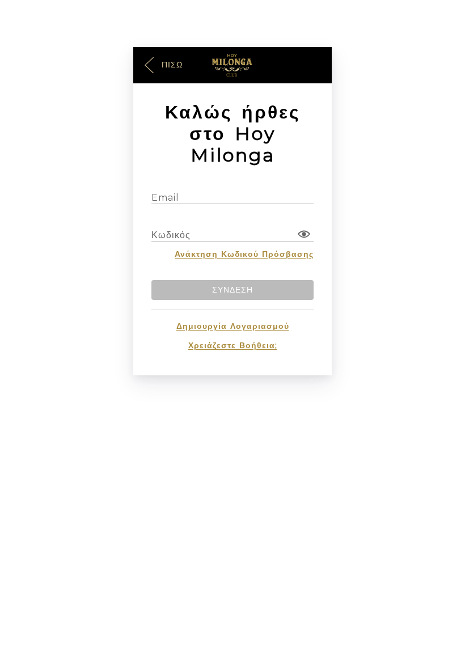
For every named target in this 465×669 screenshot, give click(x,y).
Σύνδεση (232, 290)
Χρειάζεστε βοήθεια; (232, 345)
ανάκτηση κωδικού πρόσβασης (244, 254)
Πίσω (171, 64)
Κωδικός (171, 235)
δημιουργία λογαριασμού (232, 326)
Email (165, 197)
